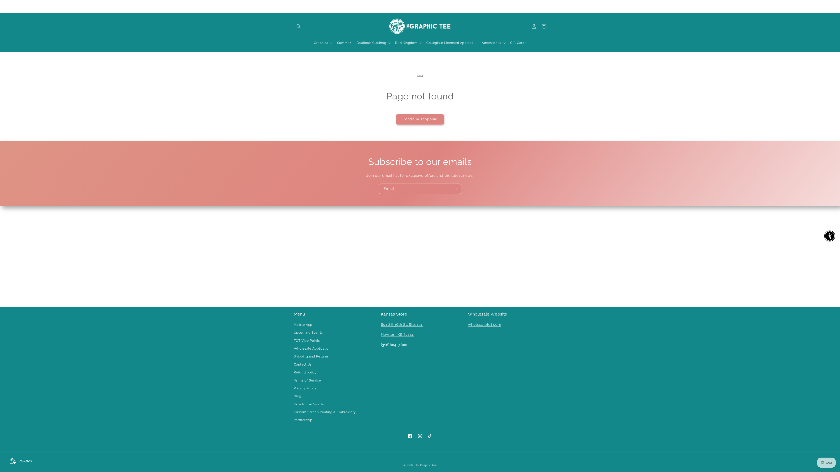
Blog (297, 396)
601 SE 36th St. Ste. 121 (402, 324)
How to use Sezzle (309, 404)
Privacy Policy (305, 388)
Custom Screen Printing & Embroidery (325, 412)
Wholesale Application (312, 348)
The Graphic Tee (425, 465)
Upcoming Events (308, 332)
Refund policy (305, 372)
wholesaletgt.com (484, 324)
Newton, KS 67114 (397, 334)
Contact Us (303, 364)
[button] (299, 26)
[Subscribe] (456, 189)
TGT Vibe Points (307, 340)
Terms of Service (307, 380)
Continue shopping (420, 119)
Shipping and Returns (311, 356)
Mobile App (303, 324)
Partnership (303, 420)
